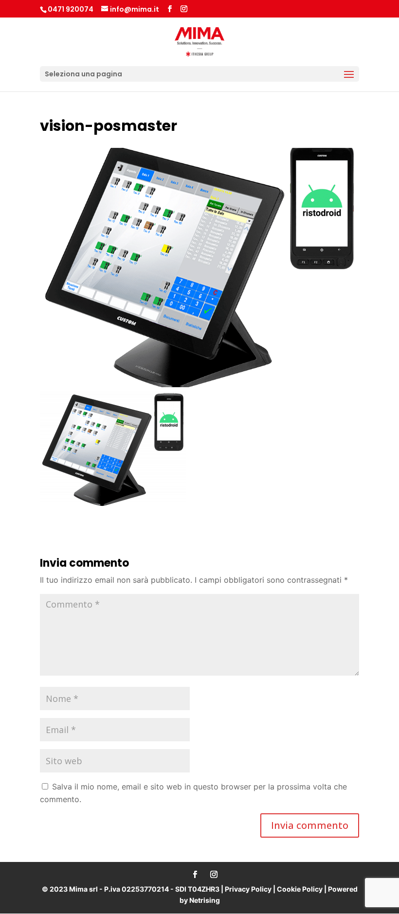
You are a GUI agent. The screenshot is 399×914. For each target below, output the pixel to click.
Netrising (204, 900)
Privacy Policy (248, 889)
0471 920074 (70, 9)
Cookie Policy (300, 889)
